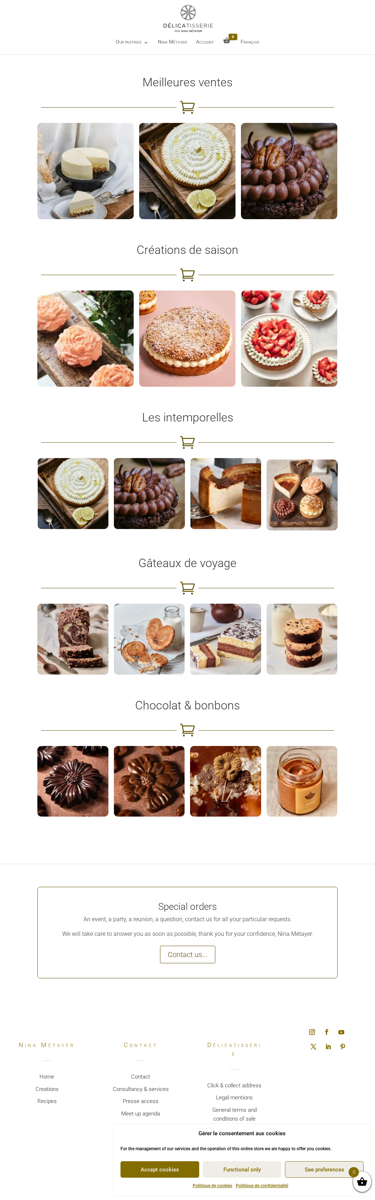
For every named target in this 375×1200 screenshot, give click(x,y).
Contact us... (188, 954)
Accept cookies (160, 1169)
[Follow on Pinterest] (343, 1047)
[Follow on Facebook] (327, 1032)
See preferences (324, 1169)
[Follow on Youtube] (341, 1032)
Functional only (242, 1169)
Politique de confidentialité (262, 1185)
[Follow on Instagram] (312, 1032)
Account (205, 42)
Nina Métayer (172, 42)
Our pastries (128, 42)
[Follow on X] (313, 1047)
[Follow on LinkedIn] (328, 1047)
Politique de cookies (212, 1185)
